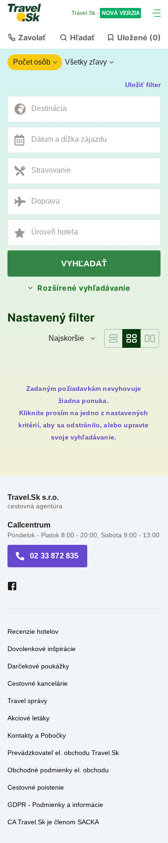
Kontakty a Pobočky (36, 735)
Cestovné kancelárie (37, 683)
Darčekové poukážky (38, 666)
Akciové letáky (28, 718)
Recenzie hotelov (32, 631)
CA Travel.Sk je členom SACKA (53, 822)
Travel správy (27, 700)
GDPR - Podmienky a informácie (55, 804)
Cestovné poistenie (35, 787)
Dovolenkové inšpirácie (41, 648)
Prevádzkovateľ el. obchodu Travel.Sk (63, 752)
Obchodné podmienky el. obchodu (58, 770)
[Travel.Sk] (29, 12)
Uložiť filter (143, 84)
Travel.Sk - (105, 13)
